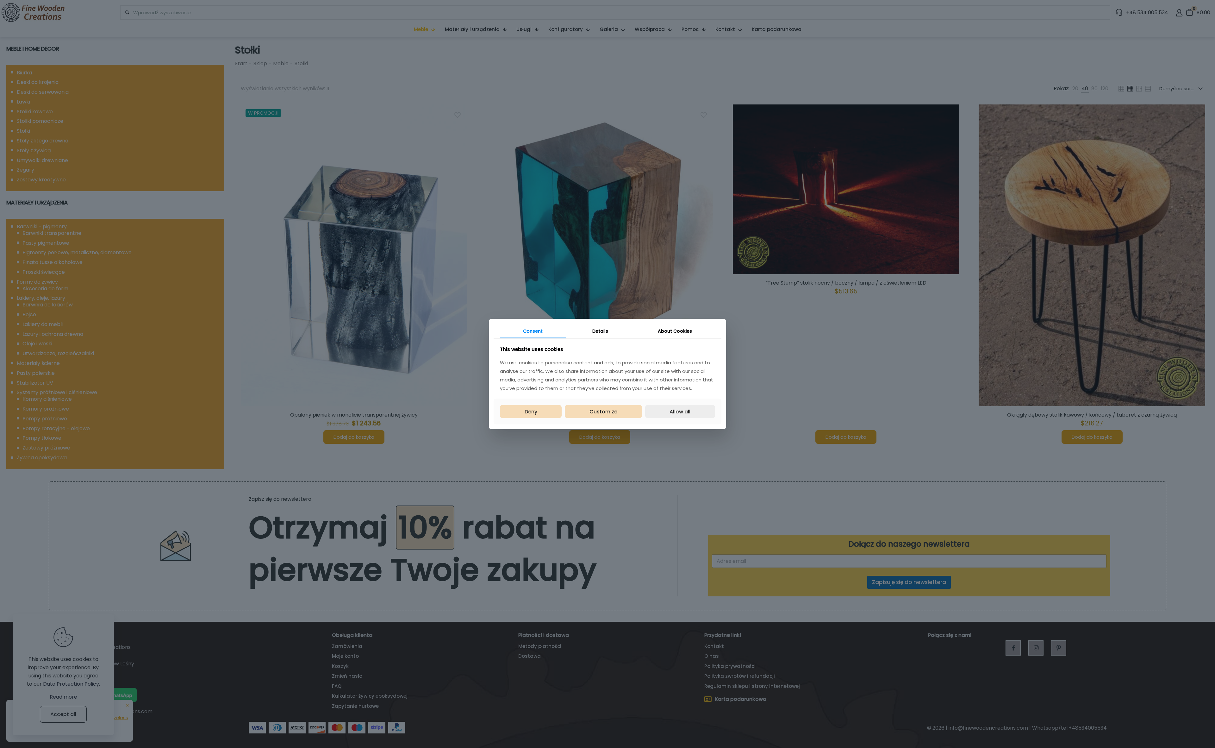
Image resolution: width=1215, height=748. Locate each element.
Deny (531, 411)
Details (600, 331)
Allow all (680, 411)
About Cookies (675, 331)
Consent (533, 331)
